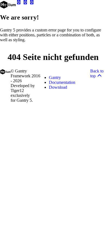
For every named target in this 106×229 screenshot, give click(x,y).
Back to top (97, 73)
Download (58, 87)
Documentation (62, 82)
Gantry (55, 77)
